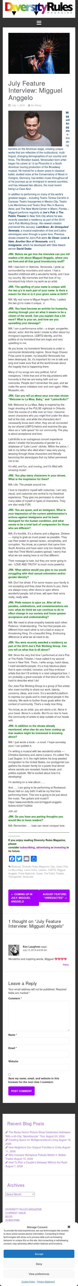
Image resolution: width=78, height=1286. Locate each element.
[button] (69, 1227)
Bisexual (16, 866)
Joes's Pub (62, 866)
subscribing (27, 847)
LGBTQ (52, 870)
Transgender (14, 876)
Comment (15, 998)
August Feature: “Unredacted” (55, 896)
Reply (66, 964)
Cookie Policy (28, 1281)
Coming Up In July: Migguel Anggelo (21, 897)
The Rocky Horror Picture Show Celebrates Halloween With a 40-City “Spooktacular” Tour (38, 1134)
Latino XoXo (30, 870)
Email (12, 1048)
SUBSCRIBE (12, 1220)
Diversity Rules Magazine (35, 866)
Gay (52, 866)
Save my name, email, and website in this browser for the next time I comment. (33, 1080)
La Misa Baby (15, 870)
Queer (39, 873)
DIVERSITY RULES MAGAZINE (23, 1209)
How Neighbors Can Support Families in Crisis (35, 1147)
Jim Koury (36, 105)
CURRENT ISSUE (15, 1213)
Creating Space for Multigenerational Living (33, 1140)
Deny (39, 1264)
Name (12, 1035)
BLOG (8, 1216)
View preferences (39, 1274)
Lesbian (42, 870)
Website (13, 1061)
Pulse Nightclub (26, 873)
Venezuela (27, 876)
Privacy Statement (46, 1281)
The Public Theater (54, 873)
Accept (39, 1254)
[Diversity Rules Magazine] (39, 8)
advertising (43, 847)
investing (60, 847)
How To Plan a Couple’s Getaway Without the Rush (38, 1162)
